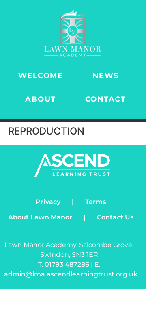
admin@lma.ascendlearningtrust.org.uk (70, 274)
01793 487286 (68, 264)
